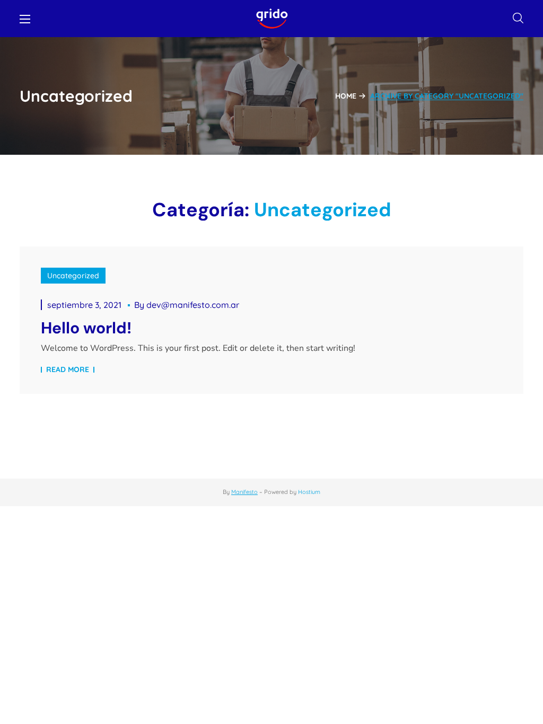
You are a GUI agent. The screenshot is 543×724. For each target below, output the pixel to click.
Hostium (309, 492)
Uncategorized (73, 275)
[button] (518, 18)
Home (345, 96)
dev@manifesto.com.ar (192, 304)
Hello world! (86, 327)
